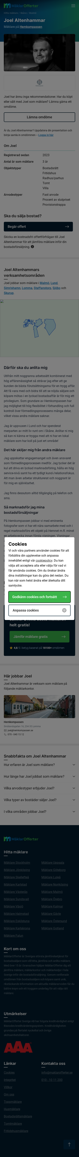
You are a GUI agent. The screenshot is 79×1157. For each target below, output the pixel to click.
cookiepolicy (44, 560)
